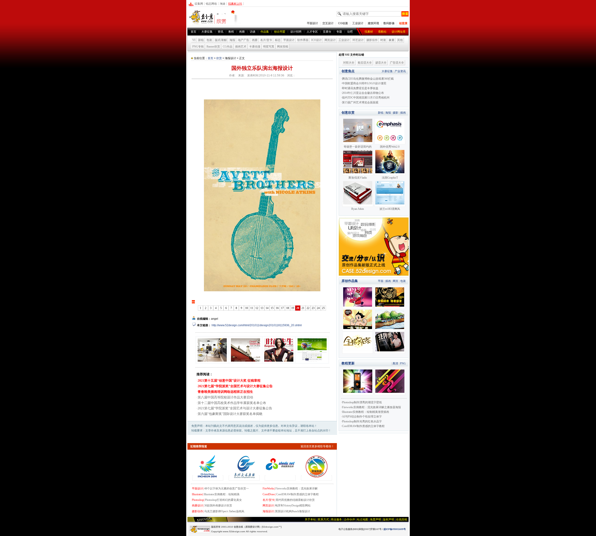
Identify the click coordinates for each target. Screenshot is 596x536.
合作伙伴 (349, 519)
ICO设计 (316, 40)
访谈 (252, 31)
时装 (383, 40)
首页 (193, 31)
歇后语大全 (365, 62)
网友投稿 (282, 46)
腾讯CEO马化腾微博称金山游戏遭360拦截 (368, 78)
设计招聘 (295, 31)
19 (292, 308)
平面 (380, 281)
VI (193, 40)
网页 (395, 281)
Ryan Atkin (357, 208)
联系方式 (323, 519)
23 (313, 308)
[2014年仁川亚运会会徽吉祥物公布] (207, 478)
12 (256, 308)
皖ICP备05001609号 (395, 529)
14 (267, 308)
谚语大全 (380, 62)
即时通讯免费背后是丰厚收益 (360, 88)
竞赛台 (327, 31)
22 (308, 308)
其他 (400, 40)
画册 (254, 40)
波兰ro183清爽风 (389, 208)
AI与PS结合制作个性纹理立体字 (362, 416)
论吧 (350, 31)
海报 (232, 40)
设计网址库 (399, 31)
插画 (403, 112)
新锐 (201, 40)
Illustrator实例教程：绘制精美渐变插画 (365, 412)
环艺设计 (358, 40)
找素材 (369, 31)
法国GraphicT (390, 177)
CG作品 (227, 46)
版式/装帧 (221, 40)
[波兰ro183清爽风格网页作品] (389, 204)
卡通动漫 (254, 46)
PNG (403, 363)
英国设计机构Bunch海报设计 (292, 511)
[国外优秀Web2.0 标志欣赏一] (389, 141)
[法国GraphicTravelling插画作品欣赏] (389, 173)
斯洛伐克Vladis (358, 177)
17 (282, 308)
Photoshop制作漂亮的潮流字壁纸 (362, 402)
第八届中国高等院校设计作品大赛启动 (225, 397)
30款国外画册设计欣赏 (218, 505)
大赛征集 (207, 31)
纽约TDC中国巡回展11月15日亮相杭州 (365, 97)
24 (318, 308)
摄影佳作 (372, 40)
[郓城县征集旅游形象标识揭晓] (316, 478)
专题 (339, 31)
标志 (278, 40)
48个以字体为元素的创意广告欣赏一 (226, 488)
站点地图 (362, 519)
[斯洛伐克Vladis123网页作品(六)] (357, 173)
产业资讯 (400, 71)
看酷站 (382, 31)
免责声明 (375, 519)
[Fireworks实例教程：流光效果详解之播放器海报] (357, 392)
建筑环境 (373, 23)
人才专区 (312, 31)
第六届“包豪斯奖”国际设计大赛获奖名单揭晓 (230, 414)
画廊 (242, 31)
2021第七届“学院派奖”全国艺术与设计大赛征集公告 (235, 408)
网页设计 (330, 40)
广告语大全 (397, 62)
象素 (391, 40)
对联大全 (348, 62)
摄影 (395, 112)
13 (262, 308)
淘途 (222, 3)
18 (287, 308)
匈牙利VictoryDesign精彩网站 (293, 505)
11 (251, 308)
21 (302, 308)
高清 (395, 363)
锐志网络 (211, 3)
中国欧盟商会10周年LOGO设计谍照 (364, 83)
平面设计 (312, 23)
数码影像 (389, 23)
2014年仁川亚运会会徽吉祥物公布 (363, 93)
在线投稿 (401, 519)
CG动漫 (343, 23)
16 (277, 308)
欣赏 (219, 58)
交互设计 (328, 23)
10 (246, 308)
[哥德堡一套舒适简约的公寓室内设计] (357, 141)
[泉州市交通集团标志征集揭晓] (244, 478)
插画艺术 (240, 46)
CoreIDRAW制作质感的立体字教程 (297, 494)
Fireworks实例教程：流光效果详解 (296, 488)
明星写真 (268, 46)
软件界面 (302, 40)
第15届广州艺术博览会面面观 (360, 102)
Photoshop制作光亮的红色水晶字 (362, 421)
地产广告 (243, 40)
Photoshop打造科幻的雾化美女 (223, 500)
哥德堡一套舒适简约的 (358, 146)
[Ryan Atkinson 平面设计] (357, 204)
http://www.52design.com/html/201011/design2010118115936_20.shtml (257, 325)
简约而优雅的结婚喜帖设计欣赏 (295, 500)
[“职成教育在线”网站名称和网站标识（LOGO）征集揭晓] (280, 478)
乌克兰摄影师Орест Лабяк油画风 (224, 511)
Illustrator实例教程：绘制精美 (222, 494)
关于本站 (310, 519)
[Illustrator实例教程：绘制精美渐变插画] (389, 392)
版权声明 (388, 519)
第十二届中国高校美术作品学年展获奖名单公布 (232, 403)
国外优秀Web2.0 (390, 146)
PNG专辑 (198, 46)
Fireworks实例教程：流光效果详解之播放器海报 (371, 407)
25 (323, 308)
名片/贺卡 (266, 40)
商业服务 (336, 519)
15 (272, 308)
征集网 (199, 3)
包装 (209, 40)
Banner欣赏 (213, 46)
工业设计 (357, 23)
